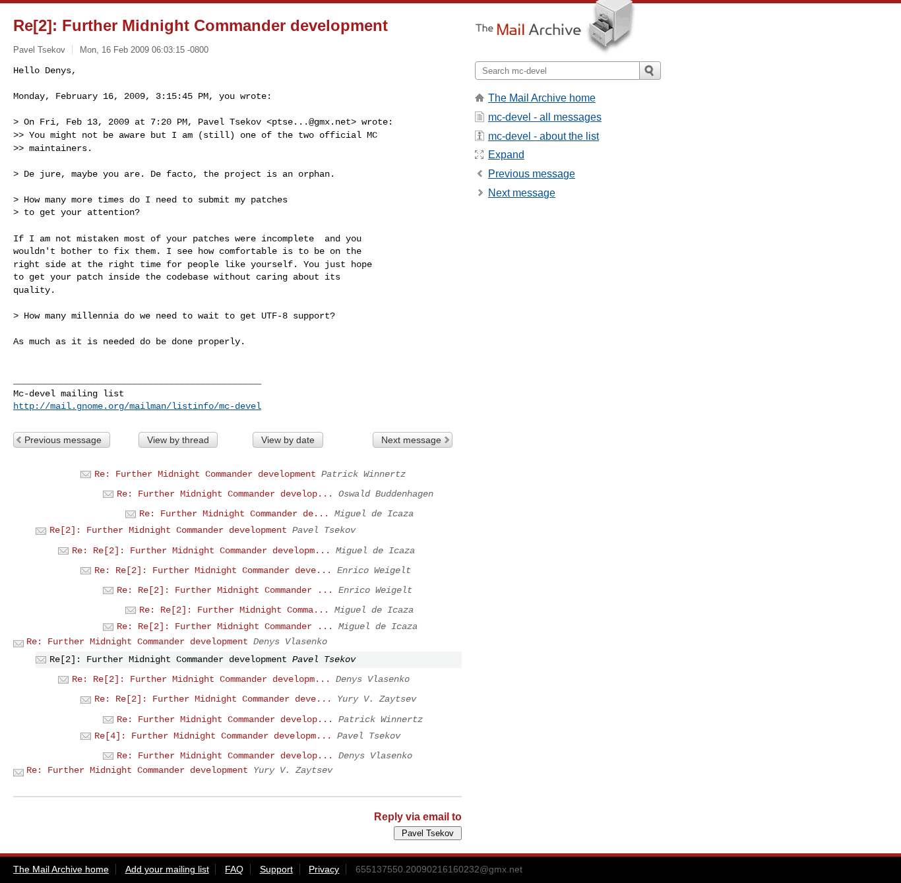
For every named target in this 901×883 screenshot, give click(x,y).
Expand (506, 154)
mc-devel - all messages (545, 117)
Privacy (324, 869)
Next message (411, 440)
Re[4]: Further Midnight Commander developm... (213, 736)
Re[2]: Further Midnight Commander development (168, 530)
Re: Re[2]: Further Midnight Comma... (234, 610)
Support (276, 869)
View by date (288, 440)
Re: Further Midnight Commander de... (234, 513)
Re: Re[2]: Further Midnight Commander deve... (213, 570)
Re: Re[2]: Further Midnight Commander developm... (201, 550)
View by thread (178, 440)
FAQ (234, 869)
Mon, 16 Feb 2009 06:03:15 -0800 (144, 50)
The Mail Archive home (542, 98)
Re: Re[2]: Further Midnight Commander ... (225, 590)
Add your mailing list (167, 869)
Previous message (63, 440)
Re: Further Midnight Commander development (205, 474)
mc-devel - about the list (543, 136)
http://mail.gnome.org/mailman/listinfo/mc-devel (137, 406)
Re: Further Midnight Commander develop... (225, 494)
